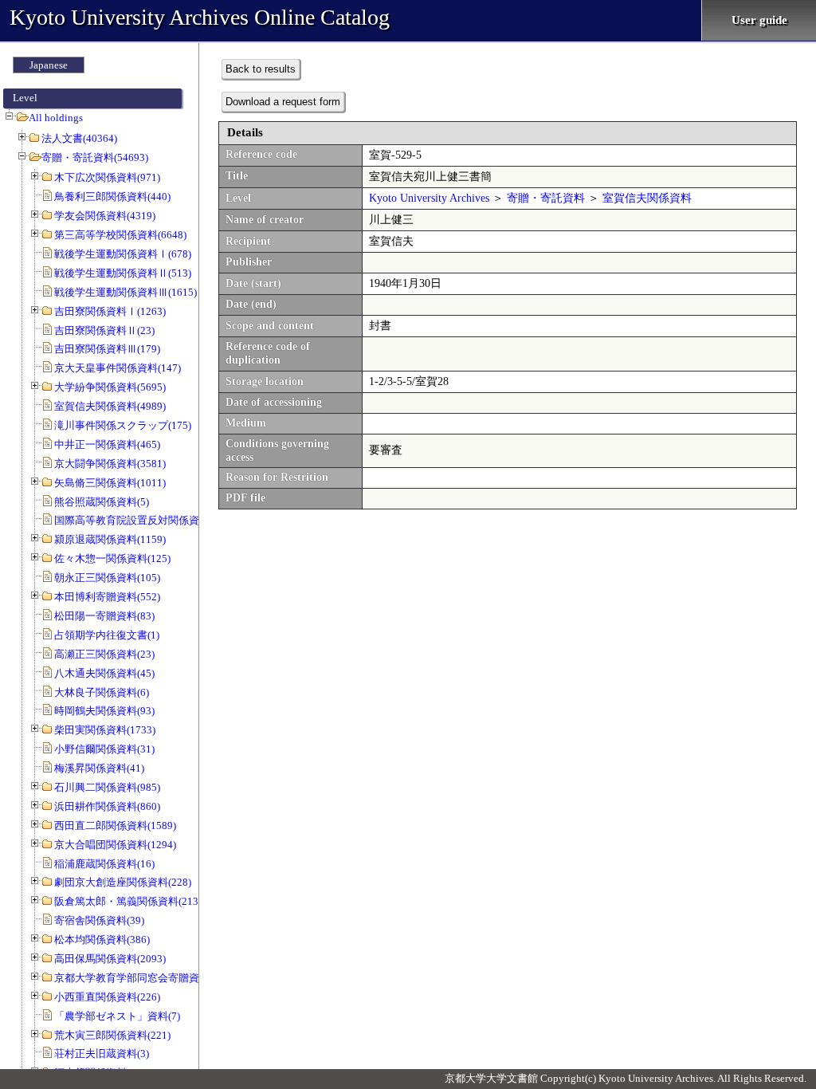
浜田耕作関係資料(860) (107, 806)
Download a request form (283, 102)
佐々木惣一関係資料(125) (112, 558)
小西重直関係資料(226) (107, 997)
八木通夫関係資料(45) (104, 673)
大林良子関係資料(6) (101, 692)
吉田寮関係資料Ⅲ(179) (107, 349)
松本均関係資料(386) (102, 940)
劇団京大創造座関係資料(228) (122, 882)
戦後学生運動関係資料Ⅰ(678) (122, 254)
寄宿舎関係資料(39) (99, 920)
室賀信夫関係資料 (647, 198)
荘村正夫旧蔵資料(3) (101, 1054)
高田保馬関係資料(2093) (110, 959)
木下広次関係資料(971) (107, 177)
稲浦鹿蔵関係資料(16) (104, 864)
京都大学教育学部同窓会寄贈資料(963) (143, 978)
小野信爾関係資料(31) (104, 749)
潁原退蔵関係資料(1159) (110, 539)
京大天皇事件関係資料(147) (117, 368)
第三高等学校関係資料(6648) (120, 235)
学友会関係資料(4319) (104, 216)
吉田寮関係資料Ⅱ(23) (104, 330)
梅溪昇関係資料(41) (99, 768)
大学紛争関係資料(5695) (110, 387)
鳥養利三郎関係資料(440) (112, 196)
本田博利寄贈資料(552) (107, 597)
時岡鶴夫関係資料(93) (104, 711)
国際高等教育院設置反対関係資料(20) (140, 520)
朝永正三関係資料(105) (107, 578)
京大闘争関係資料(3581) (110, 464)
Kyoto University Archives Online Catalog (200, 17)
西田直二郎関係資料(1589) (115, 825)
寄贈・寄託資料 (546, 198)
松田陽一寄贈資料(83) (104, 616)
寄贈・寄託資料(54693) (94, 157)
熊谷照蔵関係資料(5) (101, 502)
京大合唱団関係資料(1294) (115, 845)
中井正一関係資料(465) (107, 444)
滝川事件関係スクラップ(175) (122, 425)
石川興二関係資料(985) (107, 787)
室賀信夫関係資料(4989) (110, 406)
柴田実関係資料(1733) (104, 730)
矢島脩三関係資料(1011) (110, 483)
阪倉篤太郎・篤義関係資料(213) (128, 901)
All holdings (56, 118)
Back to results (261, 69)
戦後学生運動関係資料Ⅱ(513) (122, 273)
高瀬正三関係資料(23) (104, 654)
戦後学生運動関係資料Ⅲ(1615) (125, 292)
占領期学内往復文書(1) (106, 635)
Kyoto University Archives (429, 198)
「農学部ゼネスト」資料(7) (117, 1016)
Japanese (48, 65)
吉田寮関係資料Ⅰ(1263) (110, 311)
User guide (759, 20)
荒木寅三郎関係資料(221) (112, 1035)
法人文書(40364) (79, 138)
